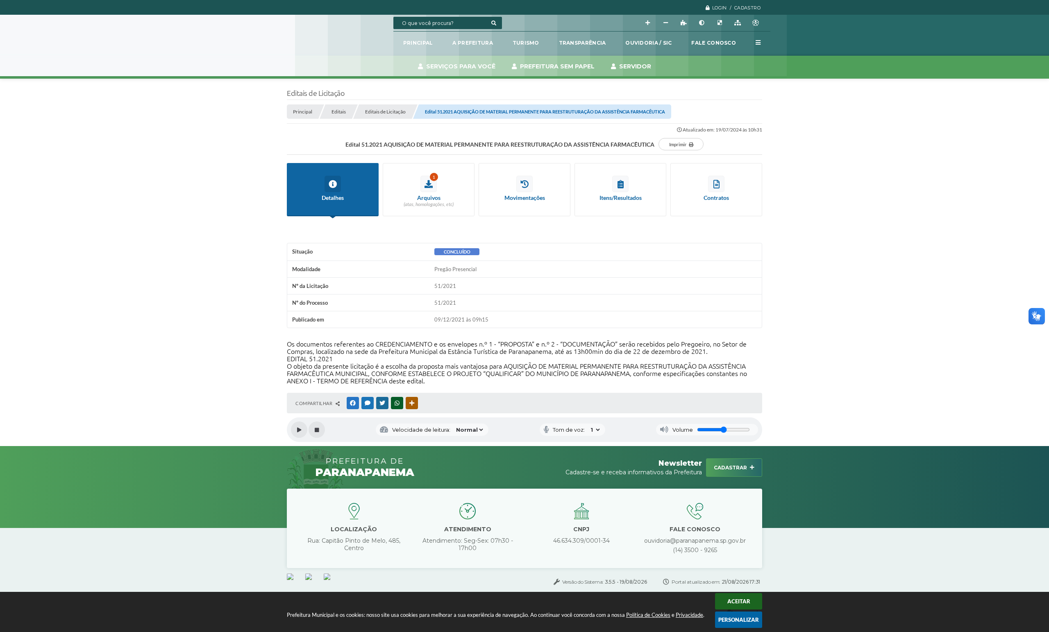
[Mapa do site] (737, 23)
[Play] (299, 429)
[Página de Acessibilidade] (755, 23)
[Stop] (317, 429)
